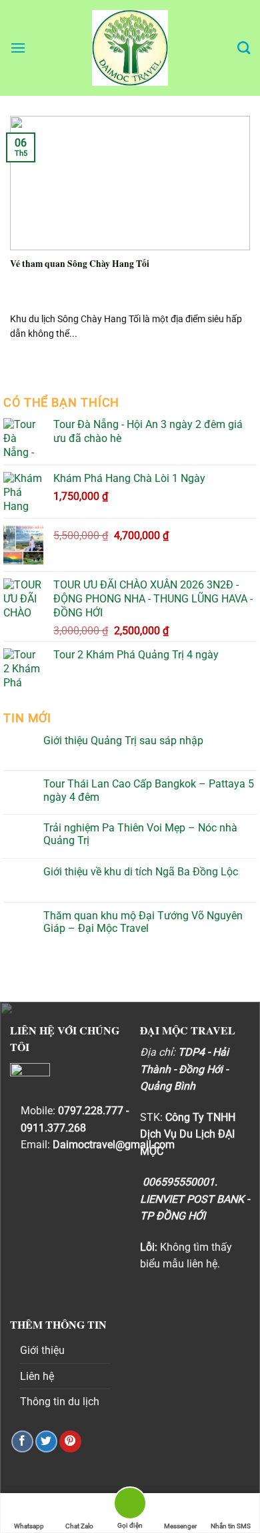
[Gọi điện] (130, 1505)
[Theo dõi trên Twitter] (46, 1441)
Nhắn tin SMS (231, 1526)
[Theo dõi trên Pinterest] (70, 1441)
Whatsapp (29, 1526)
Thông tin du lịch (59, 1401)
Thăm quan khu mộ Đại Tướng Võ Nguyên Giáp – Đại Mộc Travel (143, 922)
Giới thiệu (42, 1350)
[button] (18, 47)
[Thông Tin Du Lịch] (130, 48)
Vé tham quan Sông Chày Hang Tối (79, 264)
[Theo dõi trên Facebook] (22, 1441)
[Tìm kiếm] (243, 47)
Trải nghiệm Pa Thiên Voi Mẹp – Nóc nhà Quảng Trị (140, 834)
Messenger (180, 1526)
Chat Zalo (79, 1526)
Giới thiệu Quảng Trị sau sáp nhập (123, 740)
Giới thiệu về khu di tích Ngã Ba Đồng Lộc (140, 871)
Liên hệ (37, 1376)
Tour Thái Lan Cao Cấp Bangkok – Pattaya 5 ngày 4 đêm (148, 790)
